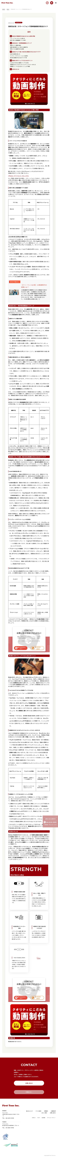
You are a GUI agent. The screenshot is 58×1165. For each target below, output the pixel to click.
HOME (3, 9)
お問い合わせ (29, 1083)
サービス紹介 (38, 1111)
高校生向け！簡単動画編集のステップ (22, 43)
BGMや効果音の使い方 (15, 54)
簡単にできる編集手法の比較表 (17, 49)
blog (8, 9)
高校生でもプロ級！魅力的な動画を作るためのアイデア (26, 52)
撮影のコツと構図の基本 (15, 45)
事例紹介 (46, 1111)
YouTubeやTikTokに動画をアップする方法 (19, 62)
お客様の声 (53, 1111)
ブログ (38, 1117)
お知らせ (33, 1117)
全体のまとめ (15, 69)
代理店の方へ (29, 1092)
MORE (38, 958)
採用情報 (43, 1117)
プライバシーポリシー (51, 1117)
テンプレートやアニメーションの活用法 (19, 56)
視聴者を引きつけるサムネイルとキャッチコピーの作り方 (23, 64)
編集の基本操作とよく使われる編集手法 (19, 47)
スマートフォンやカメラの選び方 (17, 38)
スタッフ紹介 (44, 1112)
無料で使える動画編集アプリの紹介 (18, 40)
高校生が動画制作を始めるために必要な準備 (23, 36)
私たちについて (29, 1111)
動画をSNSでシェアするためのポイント (22, 60)
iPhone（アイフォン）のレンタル (18, 176)
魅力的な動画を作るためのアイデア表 (18, 57)
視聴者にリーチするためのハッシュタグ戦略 (20, 66)
